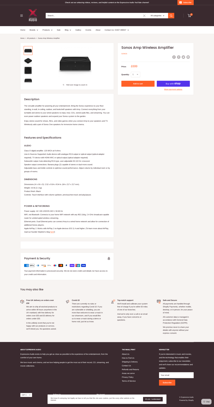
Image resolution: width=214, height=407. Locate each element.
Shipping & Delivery (130, 362)
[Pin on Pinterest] (178, 57)
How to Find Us (128, 358)
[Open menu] (21, 16)
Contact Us (126, 366)
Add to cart (138, 83)
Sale (58, 30)
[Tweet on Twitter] (183, 57)
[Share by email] (188, 57)
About (98, 30)
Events (88, 30)
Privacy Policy (128, 377)
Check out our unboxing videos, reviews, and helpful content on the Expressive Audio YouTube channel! (107, 2)
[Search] (171, 15)
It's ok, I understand (152, 399)
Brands (32, 30)
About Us (125, 354)
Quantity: (125, 74)
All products (31, 38)
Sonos (124, 54)
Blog (66, 30)
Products (46, 30)
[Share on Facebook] (174, 57)
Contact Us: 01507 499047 (115, 30)
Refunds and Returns (130, 369)
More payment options (173, 89)
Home (22, 30)
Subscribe (187, 2)
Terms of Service (129, 381)
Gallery (78, 30)
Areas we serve (128, 373)
